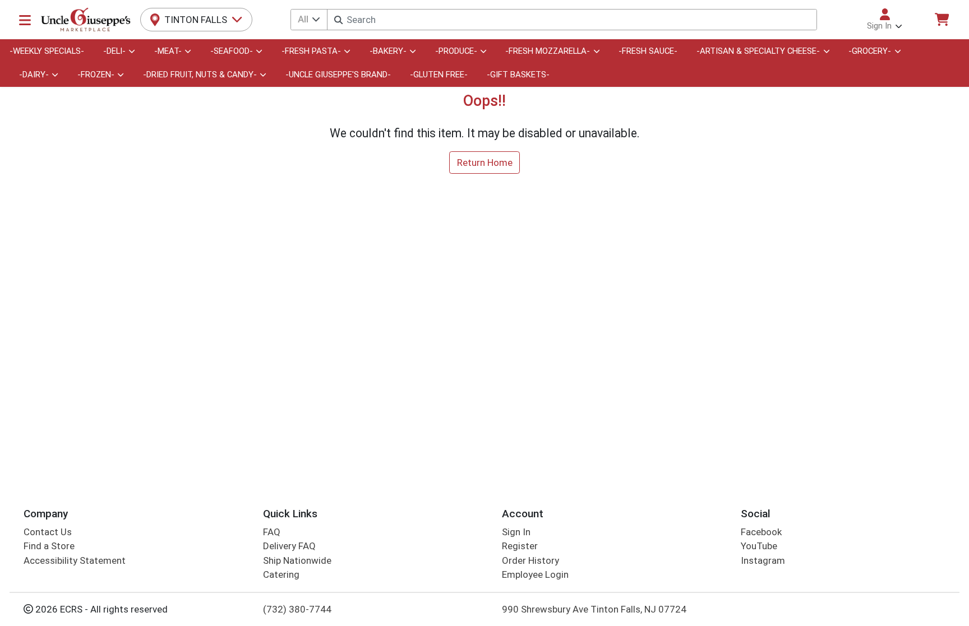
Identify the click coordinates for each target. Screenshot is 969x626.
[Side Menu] (25, 20)
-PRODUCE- (456, 51)
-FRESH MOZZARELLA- (547, 51)
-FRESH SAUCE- (648, 51)
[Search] (338, 20)
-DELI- (114, 51)
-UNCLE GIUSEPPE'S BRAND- (338, 74)
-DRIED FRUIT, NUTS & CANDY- (200, 74)
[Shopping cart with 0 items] (941, 19)
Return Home (485, 162)
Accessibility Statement (75, 560)
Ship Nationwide (297, 560)
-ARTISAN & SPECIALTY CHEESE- (758, 51)
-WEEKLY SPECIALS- (47, 51)
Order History (530, 560)
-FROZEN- (95, 74)
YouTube (759, 545)
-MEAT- (168, 51)
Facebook (761, 531)
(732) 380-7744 (297, 609)
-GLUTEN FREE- (439, 74)
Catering (281, 574)
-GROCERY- (869, 51)
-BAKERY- (388, 51)
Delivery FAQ (289, 545)
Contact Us (48, 531)
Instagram (763, 560)
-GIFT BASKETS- (518, 74)
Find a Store (49, 545)
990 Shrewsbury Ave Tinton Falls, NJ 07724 (594, 609)
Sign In (516, 531)
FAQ (271, 531)
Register (520, 545)
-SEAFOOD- (231, 51)
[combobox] (571, 20)
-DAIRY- (34, 74)
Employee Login (535, 574)
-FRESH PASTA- (311, 51)
